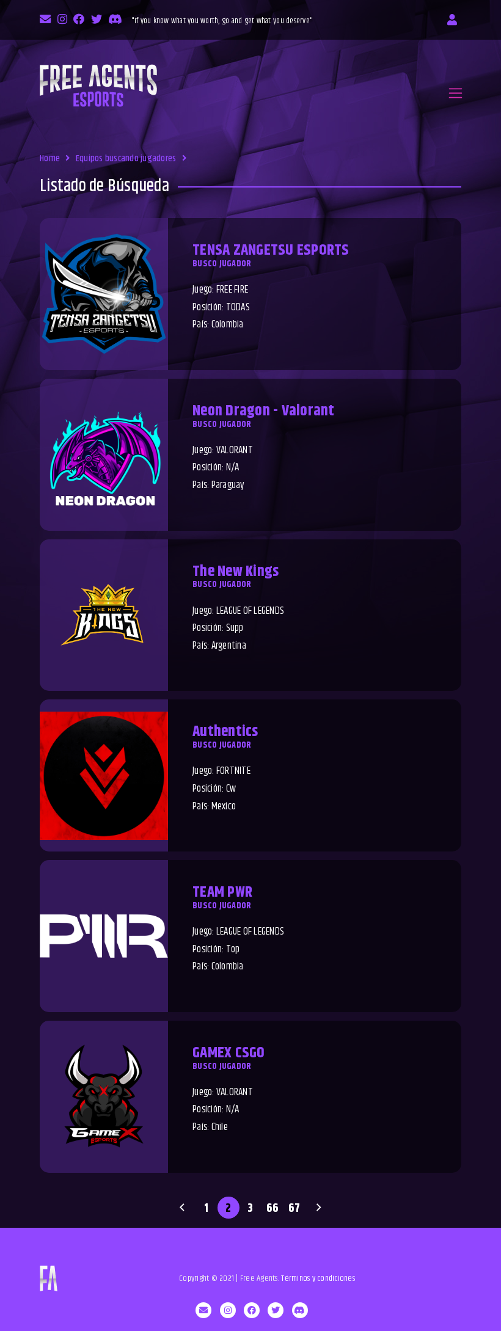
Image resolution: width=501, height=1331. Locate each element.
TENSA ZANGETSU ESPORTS (270, 250)
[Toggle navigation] (455, 93)
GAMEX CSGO (228, 1053)
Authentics (225, 731)
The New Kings (235, 571)
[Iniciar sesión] (452, 20)
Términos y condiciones (318, 1278)
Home (50, 158)
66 (272, 1208)
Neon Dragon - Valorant (263, 411)
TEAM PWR (222, 892)
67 (294, 1208)
